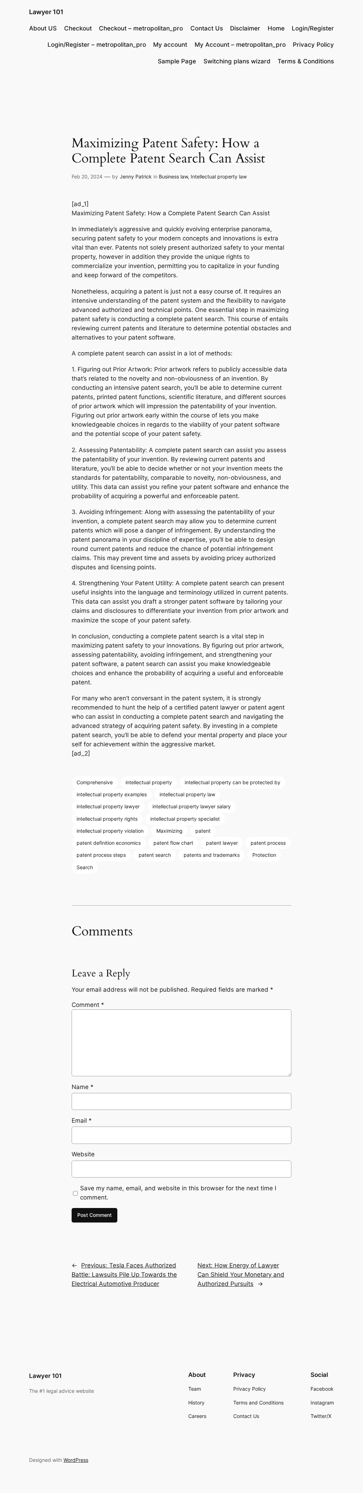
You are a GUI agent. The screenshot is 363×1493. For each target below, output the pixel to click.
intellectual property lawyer (108, 806)
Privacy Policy (313, 44)
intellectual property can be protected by (232, 782)
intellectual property (148, 782)
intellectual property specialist (185, 819)
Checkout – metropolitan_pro (141, 28)
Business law (173, 176)
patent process (268, 843)
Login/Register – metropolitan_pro (97, 44)
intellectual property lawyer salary (191, 806)
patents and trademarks (212, 855)
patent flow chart (173, 843)
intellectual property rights (107, 819)
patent (203, 831)
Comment (88, 1004)
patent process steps (101, 855)
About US (43, 28)
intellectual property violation (110, 831)
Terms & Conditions (306, 61)
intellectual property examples (112, 794)
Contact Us (206, 28)
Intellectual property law (219, 176)
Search (85, 867)
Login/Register (313, 28)
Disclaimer (245, 28)
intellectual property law (187, 794)
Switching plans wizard (236, 61)
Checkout (78, 28)
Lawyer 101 (46, 12)
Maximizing (169, 831)
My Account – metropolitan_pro (240, 44)
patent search (155, 855)
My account (170, 44)
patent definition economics (109, 843)
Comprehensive (95, 782)
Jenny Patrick (136, 176)
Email (82, 1120)
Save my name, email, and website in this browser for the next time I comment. (178, 1193)
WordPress (75, 1460)
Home (276, 28)
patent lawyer (222, 843)
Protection (264, 855)
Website (83, 1154)
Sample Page (177, 61)
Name (83, 1086)
